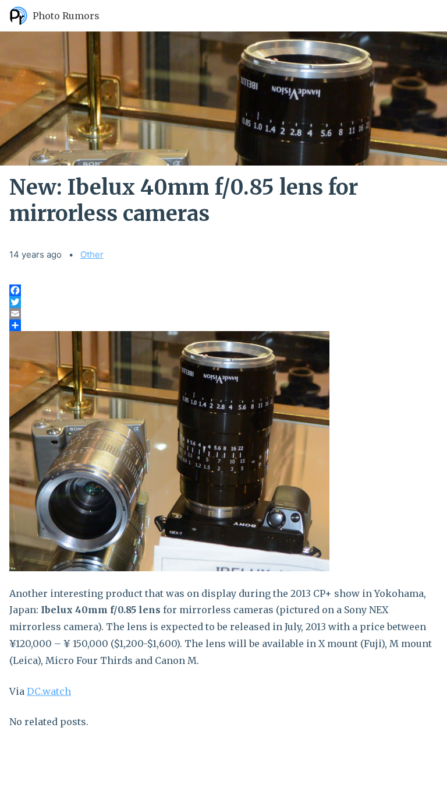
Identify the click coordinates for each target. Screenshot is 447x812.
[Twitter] (223, 302)
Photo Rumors (66, 16)
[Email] (223, 313)
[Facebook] (223, 290)
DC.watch (49, 691)
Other (92, 254)
